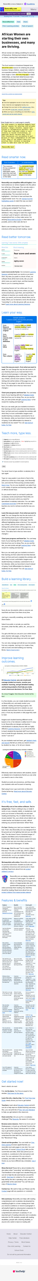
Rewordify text (8, 147)
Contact (4, 1191)
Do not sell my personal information (19, 1254)
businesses (10, 42)
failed (33, 74)
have (31, 65)
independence (23, 57)
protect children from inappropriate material (16, 892)
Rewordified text (8, 22)
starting (8, 38)
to (21, 86)
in (15, 65)
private (32, 68)
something (23, 53)
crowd (21, 168)
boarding (12, 86)
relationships (6, 77)
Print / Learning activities (11, 26)
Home (9, 1234)
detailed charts (29, 395)
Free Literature (24, 1238)
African (7, 34)
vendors (11, 65)
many (31, 42)
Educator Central (10, 680)
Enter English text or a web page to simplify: (15, 122)
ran (25, 168)
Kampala (26, 65)
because (27, 77)
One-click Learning (14, 1246)
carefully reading (20, 327)
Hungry (10, 70)
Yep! (28, 13)
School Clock (20, 1149)
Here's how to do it (12, 650)
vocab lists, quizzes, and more (20, 109)
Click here (10, 1177)
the (27, 81)
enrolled (26, 84)
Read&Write (31, 4)
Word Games (25, 1242)
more (28, 86)
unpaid (22, 70)
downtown (19, 65)
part (30, 79)
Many (3, 84)
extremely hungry (28, 166)
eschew (31, 334)
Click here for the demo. (15, 1093)
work (3, 88)
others (6, 57)
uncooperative (7, 72)
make (24, 86)
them (25, 72)
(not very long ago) (22, 74)
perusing (17, 336)
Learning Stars (26, 399)
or (34, 70)
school (18, 86)
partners (15, 72)
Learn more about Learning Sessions (18, 304)
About (15, 1234)
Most (20, 72)
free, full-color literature (27, 1110)
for (28, 53)
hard (19, 55)
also (21, 84)
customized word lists (9, 503)
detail (21, 77)
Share (25, 22)
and (23, 42)
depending (32, 55)
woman (9, 53)
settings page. (26, 107)
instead (23, 55)
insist (3, 79)
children (16, 70)
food (6, 65)
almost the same (7, 68)
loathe (23, 334)
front (34, 81)
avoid (29, 325)
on (3, 57)
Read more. (28, 916)
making (17, 53)
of (2, 55)
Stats (18, 22)
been (3, 74)
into (28, 68)
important (16, 77)
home (30, 81)
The (3, 65)
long (32, 72)
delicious (22, 170)
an (12, 77)
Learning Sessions (14, 729)
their (17, 38)
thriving (13, 46)
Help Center (13, 1238)
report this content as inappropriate (12, 94)
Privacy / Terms (13, 1242)
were (13, 74)
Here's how (5, 485)
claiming (11, 57)
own (25, 38)
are (28, 34)
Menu (33, 9)
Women (19, 34)
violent (30, 70)
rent (26, 70)
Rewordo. (16, 1119)
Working (15, 55)
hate (22, 325)
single (8, 74)
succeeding (23, 79)
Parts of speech (27, 26)
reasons (15, 68)
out (33, 53)
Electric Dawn (11, 1184)
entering (24, 68)
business (5, 70)
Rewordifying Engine (14, 219)
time (31, 86)
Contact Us (26, 1246)
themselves (7, 55)
